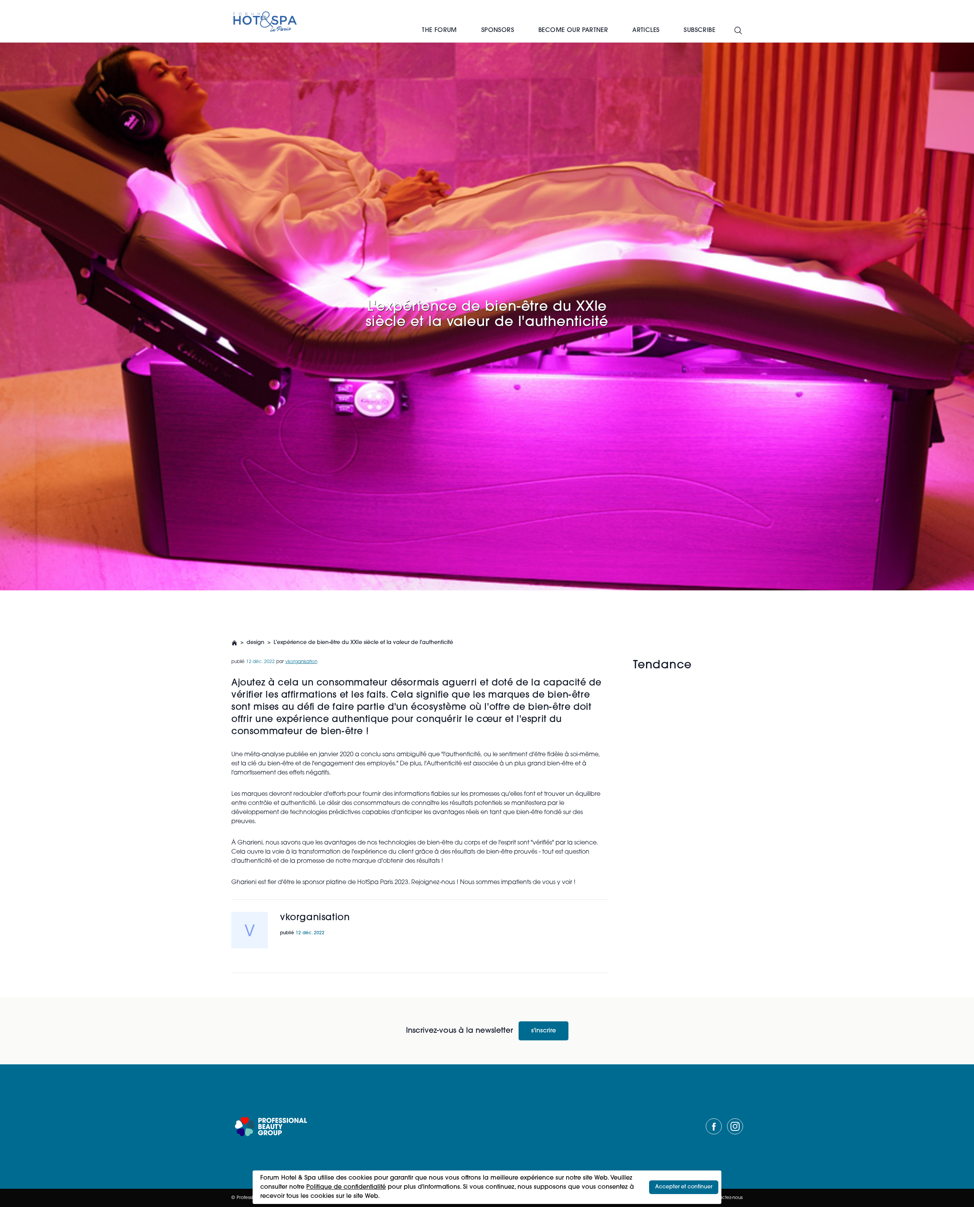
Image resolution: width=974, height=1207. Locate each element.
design (255, 643)
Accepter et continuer (683, 1187)
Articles (645, 30)
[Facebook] (713, 1126)
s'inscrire (543, 1031)
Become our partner (573, 30)
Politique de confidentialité (346, 1187)
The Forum (439, 30)
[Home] (265, 21)
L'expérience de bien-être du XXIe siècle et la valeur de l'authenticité (363, 643)
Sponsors (497, 30)
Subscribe (699, 30)
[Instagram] (735, 1126)
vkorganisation (301, 662)
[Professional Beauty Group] (270, 1126)
